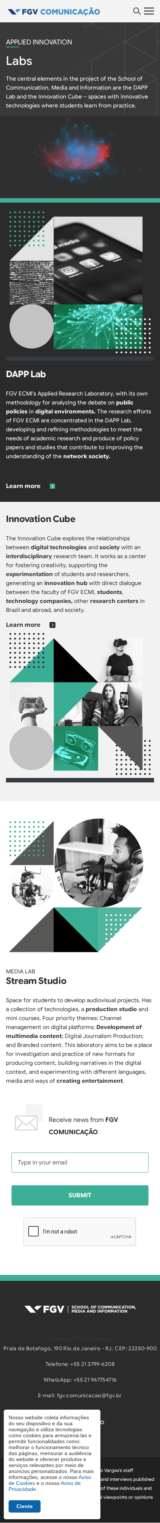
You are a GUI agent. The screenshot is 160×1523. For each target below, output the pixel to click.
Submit (80, 1195)
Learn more (23, 486)
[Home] (80, 11)
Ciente (24, 1506)
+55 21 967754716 (95, 1379)
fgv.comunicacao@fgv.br (89, 1395)
